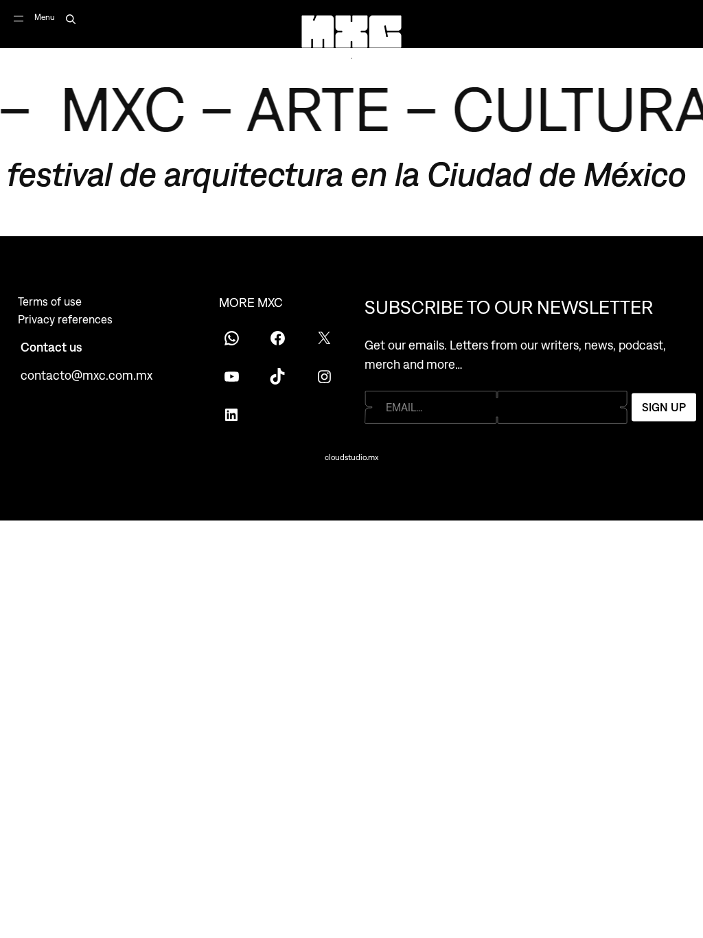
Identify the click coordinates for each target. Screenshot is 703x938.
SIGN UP (664, 407)
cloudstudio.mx (351, 457)
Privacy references (65, 319)
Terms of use (50, 301)
